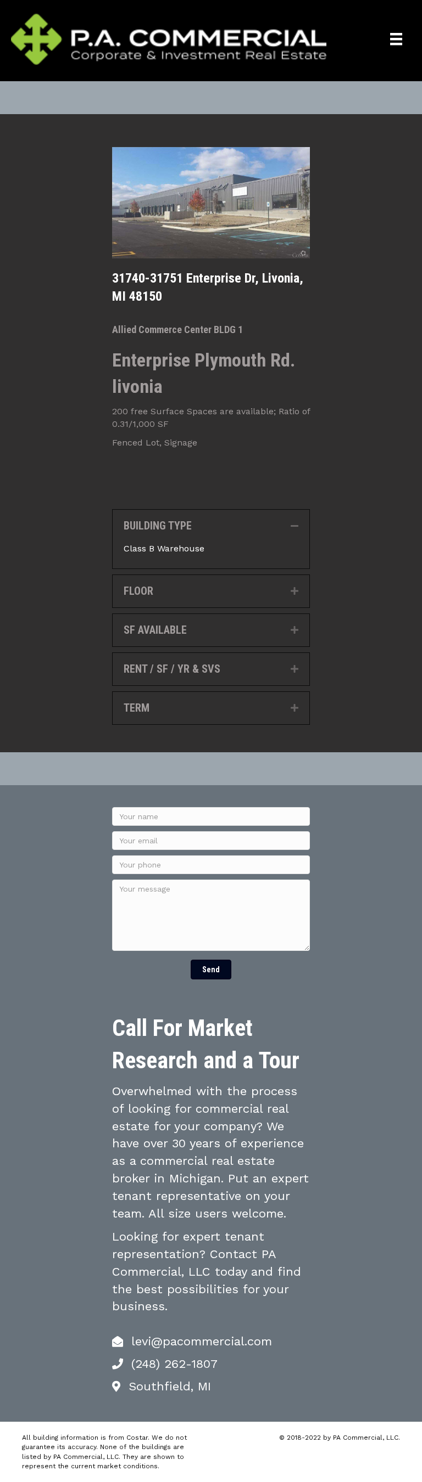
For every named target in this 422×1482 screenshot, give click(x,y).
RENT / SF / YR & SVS (172, 668)
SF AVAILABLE (155, 629)
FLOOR (138, 591)
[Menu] (396, 39)
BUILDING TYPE (158, 525)
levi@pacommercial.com (201, 1341)
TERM (136, 707)
